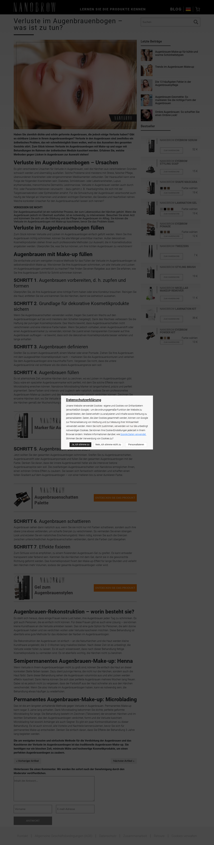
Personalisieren (136, 444)
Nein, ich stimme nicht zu (108, 444)
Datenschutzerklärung (83, 400)
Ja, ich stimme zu (80, 444)
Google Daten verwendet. (133, 434)
